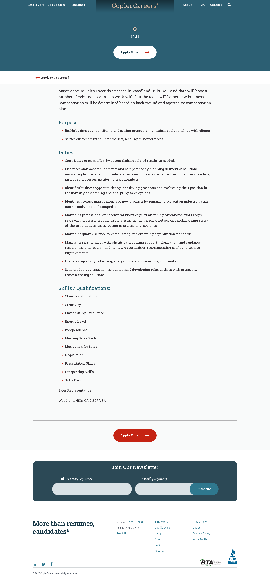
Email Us (122, 533)
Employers (36, 5)
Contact (216, 5)
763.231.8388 (134, 522)
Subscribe (204, 489)
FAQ (202, 5)
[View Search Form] (229, 5)
